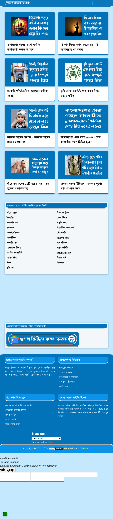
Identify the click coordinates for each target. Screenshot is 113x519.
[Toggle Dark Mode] (95, 3)
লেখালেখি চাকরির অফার (15, 410)
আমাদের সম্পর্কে (66, 367)
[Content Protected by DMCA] (55, 448)
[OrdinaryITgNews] (42, 339)
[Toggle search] (100, 3)
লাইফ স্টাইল (10, 414)
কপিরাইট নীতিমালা (67, 382)
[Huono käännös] (10, 470)
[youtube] (89, 3)
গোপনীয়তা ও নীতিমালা (68, 377)
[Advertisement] (56, 298)
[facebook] (79, 3)
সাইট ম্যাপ (63, 386)
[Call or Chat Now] (5, 514)
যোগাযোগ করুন (65, 372)
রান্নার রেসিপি (10, 419)
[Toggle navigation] (105, 3)
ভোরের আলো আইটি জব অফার (18, 405)
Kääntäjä (58, 442)
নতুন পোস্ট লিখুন (12, 424)
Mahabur (85, 448)
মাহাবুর (91, 405)
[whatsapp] (84, 3)
